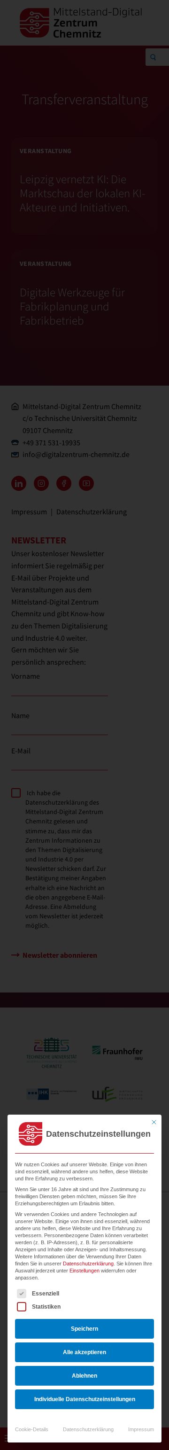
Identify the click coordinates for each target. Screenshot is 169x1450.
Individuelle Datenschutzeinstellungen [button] (84, 1399)
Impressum (141, 1429)
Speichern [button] (84, 1329)
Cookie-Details (31, 1429)
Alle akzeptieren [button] (84, 1352)
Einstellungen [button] (84, 1270)
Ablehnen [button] (84, 1375)
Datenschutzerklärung (88, 1263)
